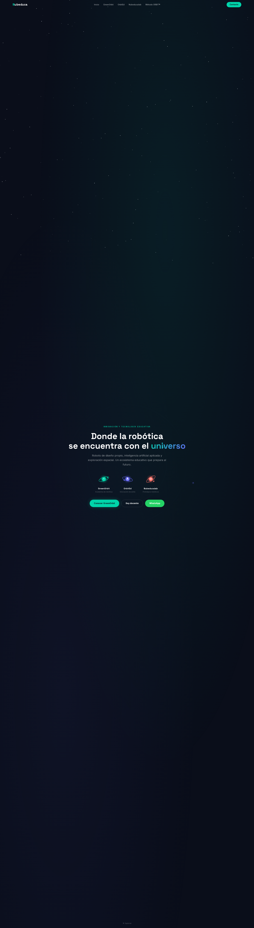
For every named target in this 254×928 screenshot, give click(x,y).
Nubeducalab (135, 4)
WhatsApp (154, 503)
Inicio (96, 4)
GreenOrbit (108, 4)
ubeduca (20, 4)
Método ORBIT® (153, 4)
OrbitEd (121, 4)
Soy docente (132, 503)
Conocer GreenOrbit (104, 503)
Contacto (234, 4)
